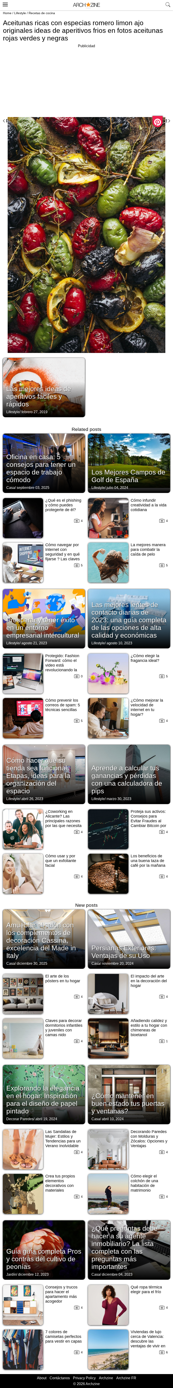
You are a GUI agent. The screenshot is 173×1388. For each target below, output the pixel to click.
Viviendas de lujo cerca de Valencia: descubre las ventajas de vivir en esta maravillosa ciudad (148, 1344)
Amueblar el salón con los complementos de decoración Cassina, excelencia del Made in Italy (41, 940)
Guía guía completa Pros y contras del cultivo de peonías (43, 1259)
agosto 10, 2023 (119, 643)
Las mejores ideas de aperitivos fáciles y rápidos (38, 396)
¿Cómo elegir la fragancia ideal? (145, 658)
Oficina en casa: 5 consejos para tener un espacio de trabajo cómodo (41, 468)
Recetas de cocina (42, 13)
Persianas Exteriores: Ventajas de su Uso (123, 951)
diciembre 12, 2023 (33, 1274)
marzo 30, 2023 (119, 799)
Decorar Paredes (20, 1119)
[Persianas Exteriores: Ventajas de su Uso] (129, 938)
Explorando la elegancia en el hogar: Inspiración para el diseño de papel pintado (43, 1099)
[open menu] (4, 4)
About (41, 1378)
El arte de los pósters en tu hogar (62, 978)
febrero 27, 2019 (34, 412)
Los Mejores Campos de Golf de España (128, 475)
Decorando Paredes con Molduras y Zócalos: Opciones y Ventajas (149, 1138)
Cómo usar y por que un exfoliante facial (60, 861)
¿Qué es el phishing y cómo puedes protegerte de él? (63, 505)
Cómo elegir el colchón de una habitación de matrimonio (144, 1183)
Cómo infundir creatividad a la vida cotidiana (148, 505)
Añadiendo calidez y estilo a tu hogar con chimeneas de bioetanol (149, 1027)
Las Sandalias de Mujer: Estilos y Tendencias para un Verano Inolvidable (63, 1138)
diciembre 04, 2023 (117, 1274)
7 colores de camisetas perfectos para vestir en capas (63, 1337)
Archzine (106, 1378)
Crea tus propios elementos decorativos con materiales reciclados (60, 1185)
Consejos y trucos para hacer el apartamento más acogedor (61, 1294)
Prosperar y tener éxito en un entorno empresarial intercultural (42, 627)
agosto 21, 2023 (34, 643)
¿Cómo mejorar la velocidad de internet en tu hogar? (147, 707)
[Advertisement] (41, 80)
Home (7, 13)
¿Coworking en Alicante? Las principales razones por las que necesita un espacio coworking (63, 823)
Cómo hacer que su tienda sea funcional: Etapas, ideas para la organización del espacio (38, 776)
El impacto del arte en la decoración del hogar (149, 981)
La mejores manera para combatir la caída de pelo (148, 550)
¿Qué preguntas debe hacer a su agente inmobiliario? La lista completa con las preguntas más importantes (124, 1247)
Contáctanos (60, 1378)
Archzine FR (126, 1378)
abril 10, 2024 (113, 1119)
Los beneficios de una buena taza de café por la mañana (148, 861)
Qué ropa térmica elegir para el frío (146, 1289)
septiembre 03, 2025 (33, 488)
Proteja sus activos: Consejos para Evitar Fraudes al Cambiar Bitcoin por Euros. (148, 821)
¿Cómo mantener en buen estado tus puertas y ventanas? (127, 1103)
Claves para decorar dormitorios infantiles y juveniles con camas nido (63, 1027)
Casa (10, 488)
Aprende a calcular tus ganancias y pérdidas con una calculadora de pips (126, 779)
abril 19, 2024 (46, 1119)
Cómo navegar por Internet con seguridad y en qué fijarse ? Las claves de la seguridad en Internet (62, 557)
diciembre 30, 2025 (32, 963)
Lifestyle (20, 13)
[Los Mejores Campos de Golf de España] (129, 463)
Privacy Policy (84, 1378)
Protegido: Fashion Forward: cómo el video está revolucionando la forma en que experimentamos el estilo (62, 670)
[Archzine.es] (86, 5)
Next (162, 121)
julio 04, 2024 (117, 488)
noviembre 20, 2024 (118, 963)
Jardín (11, 1274)
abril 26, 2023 (32, 799)
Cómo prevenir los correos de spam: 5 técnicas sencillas (62, 705)
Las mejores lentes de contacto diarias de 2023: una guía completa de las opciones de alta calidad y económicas (128, 620)
